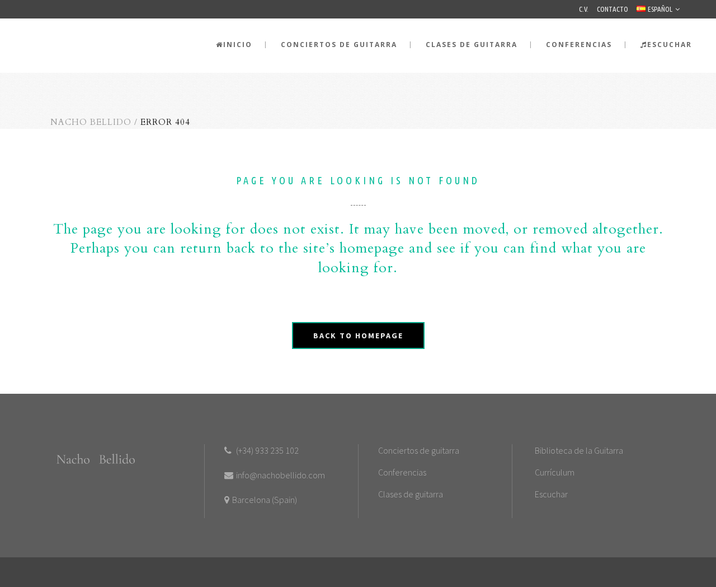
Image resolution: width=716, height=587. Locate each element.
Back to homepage (358, 335)
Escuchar (551, 494)
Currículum (554, 472)
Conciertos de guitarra (418, 450)
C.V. (583, 9)
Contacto (612, 9)
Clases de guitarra (410, 494)
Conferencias (402, 472)
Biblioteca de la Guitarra (579, 450)
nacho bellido (90, 122)
